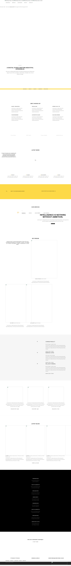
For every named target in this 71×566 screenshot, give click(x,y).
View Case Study (50, 351)
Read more (52, 223)
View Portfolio (45, 191)
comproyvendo (12, 6)
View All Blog (35, 462)
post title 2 (27, 455)
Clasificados (20, 2)
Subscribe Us (52, 191)
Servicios (13, 2)
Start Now (35, 541)
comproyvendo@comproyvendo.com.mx (56, 558)
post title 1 (7, 455)
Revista (25, 2)
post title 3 (48, 455)
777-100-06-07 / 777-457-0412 (15, 558)
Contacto (31, 2)
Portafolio (8, 2)
